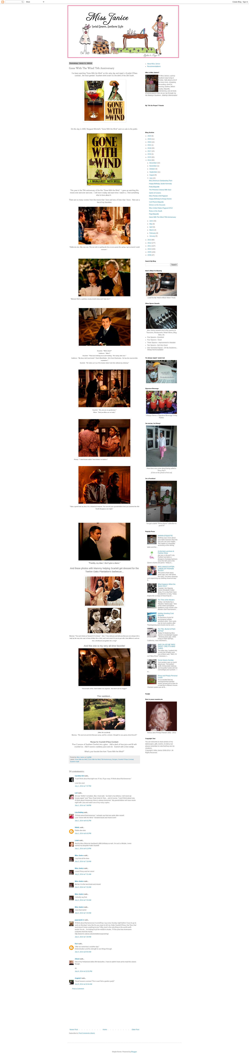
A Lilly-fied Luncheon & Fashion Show (166, 552)
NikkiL (77, 827)
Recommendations (154, 66)
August (152, 175)
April (151, 227)
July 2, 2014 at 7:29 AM (83, 937)
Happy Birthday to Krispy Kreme (160, 199)
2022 (150, 142)
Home (105, 1029)
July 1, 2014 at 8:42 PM (83, 833)
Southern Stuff (74, 761)
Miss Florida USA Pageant (158, 196)
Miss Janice (79, 855)
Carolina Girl (79, 776)
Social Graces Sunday (166, 660)
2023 (150, 139)
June (151, 221)
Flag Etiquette (154, 214)
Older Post (135, 1029)
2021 (150, 145)
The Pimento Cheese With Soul (160, 190)
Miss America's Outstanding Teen (160, 181)
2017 (150, 151)
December (153, 163)
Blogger (134, 1052)
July (151, 178)
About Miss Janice (153, 64)
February (152, 233)
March (151, 230)
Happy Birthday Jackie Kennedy (160, 184)
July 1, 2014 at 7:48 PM (83, 805)
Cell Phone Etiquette (156, 202)
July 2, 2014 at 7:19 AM (83, 861)
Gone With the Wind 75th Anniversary (100, 759)
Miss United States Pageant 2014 (161, 208)
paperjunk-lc (79, 920)
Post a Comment (78, 989)
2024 (150, 136)
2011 (150, 246)
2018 (150, 148)
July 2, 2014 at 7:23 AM (83, 900)
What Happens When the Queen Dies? (166, 585)
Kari (76, 944)
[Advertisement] (104, 1009)
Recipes (114, 759)
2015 (150, 157)
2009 (150, 252)
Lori (76, 793)
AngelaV (78, 978)
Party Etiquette (154, 187)
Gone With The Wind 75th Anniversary (162, 217)
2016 (150, 154)
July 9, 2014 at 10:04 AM (83, 984)
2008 (150, 255)
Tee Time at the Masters (166, 600)
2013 (150, 240)
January (152, 236)
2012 (150, 243)
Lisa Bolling (79, 812)
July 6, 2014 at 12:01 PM (83, 971)
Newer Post (74, 1029)
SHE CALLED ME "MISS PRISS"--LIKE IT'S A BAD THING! (166, 646)
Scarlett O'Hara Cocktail (125, 759)
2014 (150, 160)
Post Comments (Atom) (87, 1033)
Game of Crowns (155, 193)
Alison (77, 959)
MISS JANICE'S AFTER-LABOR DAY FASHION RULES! (166, 568)
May (151, 224)
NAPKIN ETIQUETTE (165, 536)
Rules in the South (155, 211)
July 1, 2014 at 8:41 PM (83, 821)
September (153, 172)
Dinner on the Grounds (157, 205)
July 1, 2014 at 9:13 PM (83, 848)
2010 (150, 249)
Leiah (77, 840)
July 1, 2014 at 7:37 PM (83, 786)
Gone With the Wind (81, 759)
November (153, 166)
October (152, 169)
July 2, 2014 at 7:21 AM (83, 874)
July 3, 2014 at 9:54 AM (83, 952)
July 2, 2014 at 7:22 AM (83, 887)
